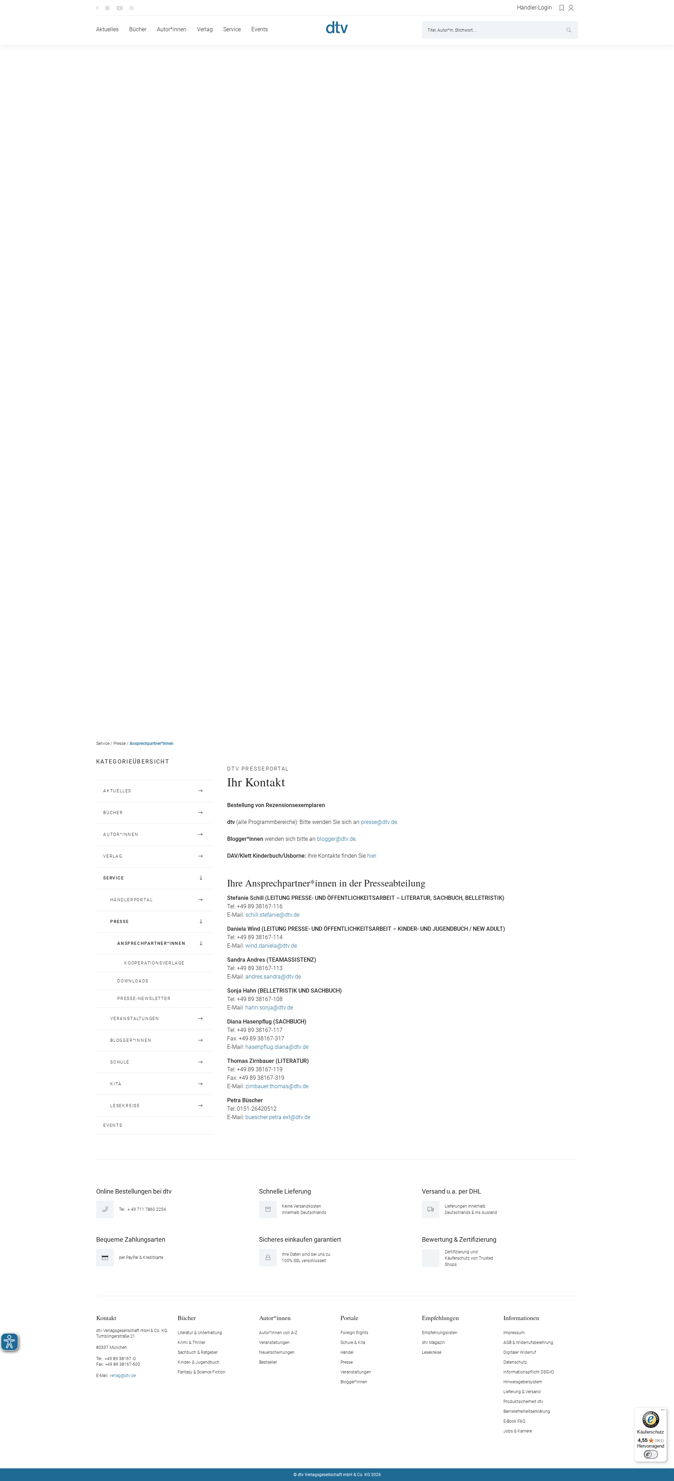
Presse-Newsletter (144, 998)
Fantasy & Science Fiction (201, 1372)
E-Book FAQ (514, 1421)
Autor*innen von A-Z (278, 1332)
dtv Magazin (433, 1342)
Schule (120, 1062)
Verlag (113, 856)
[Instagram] (107, 8)
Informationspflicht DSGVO (528, 1372)
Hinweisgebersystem (522, 1381)
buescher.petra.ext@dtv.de (277, 1117)
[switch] (651, 1454)
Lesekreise (125, 1105)
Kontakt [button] (106, 1317)
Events (113, 1125)
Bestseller (268, 1362)
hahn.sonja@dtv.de (269, 1008)
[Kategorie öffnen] (201, 791)
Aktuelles (117, 790)
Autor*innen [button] (275, 1317)
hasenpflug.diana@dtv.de (277, 1047)
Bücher (113, 812)
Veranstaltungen (134, 1018)
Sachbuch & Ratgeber (198, 1352)
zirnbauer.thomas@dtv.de (277, 1086)
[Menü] (663, 1411)
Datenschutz (515, 1362)
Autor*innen (121, 834)
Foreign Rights (354, 1332)
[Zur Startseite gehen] (337, 27)
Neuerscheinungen (277, 1352)
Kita (116, 1083)
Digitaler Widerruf (519, 1352)
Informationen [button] (521, 1317)
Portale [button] (349, 1317)
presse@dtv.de (379, 822)
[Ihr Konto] (571, 8)
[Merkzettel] (562, 8)
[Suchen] (569, 30)
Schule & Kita (353, 1342)
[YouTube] (120, 8)
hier (371, 856)
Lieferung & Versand (522, 1391)
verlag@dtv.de (123, 1375)
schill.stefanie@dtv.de (272, 915)
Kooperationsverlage (154, 963)
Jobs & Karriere (517, 1431)
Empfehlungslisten (439, 1332)
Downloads (132, 981)
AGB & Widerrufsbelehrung (528, 1342)
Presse (119, 743)
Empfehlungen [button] (440, 1317)
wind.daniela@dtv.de (271, 946)
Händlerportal (131, 899)
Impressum (514, 1332)
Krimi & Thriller (191, 1342)
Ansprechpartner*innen (151, 743)
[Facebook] (97, 8)
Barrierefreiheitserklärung (526, 1411)
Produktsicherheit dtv (523, 1401)
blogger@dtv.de (336, 839)
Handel (347, 1352)
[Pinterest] (132, 8)
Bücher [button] (187, 1317)
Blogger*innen (130, 1040)
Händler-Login (534, 8)
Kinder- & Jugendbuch (198, 1362)
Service (103, 743)
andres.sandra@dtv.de (273, 977)
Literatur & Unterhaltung (200, 1332)
